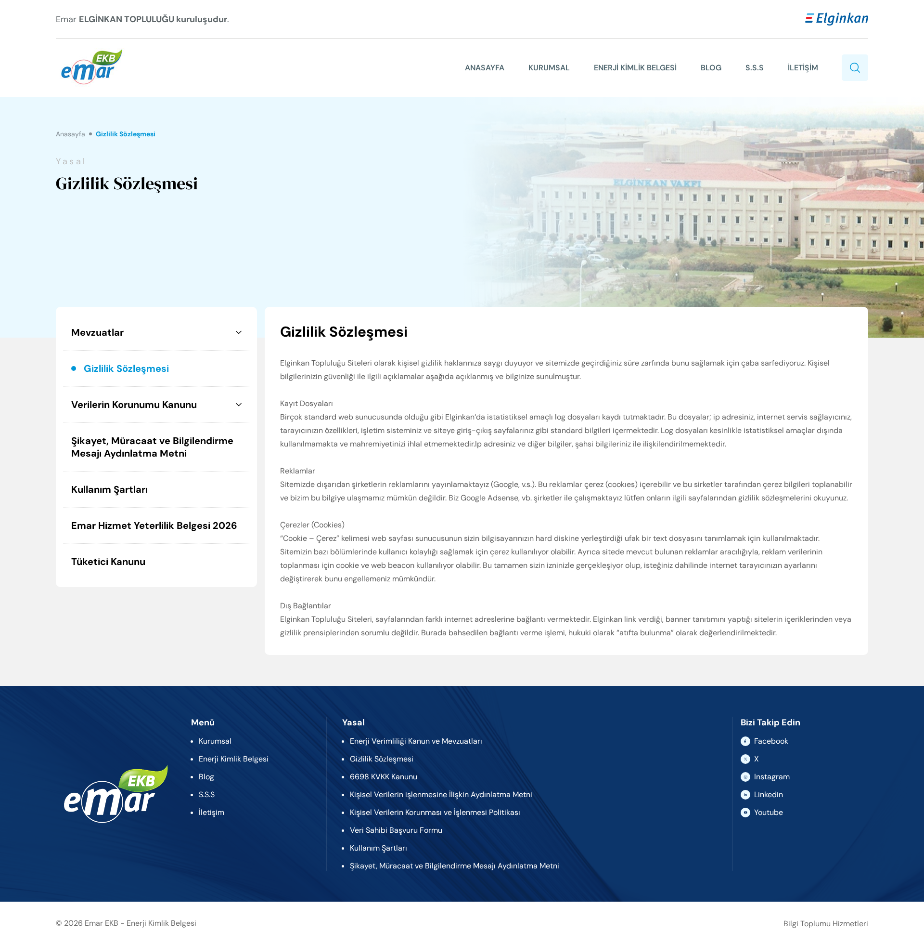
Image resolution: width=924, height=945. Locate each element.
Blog (206, 777)
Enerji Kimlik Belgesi (234, 759)
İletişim (211, 812)
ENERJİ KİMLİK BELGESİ (635, 68)
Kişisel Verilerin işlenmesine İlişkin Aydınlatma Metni (441, 794)
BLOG (711, 68)
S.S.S (754, 68)
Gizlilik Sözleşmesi (126, 368)
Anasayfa (70, 134)
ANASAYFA (484, 68)
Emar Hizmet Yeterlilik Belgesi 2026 (154, 525)
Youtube (768, 812)
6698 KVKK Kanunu (383, 777)
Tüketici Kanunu (108, 561)
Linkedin (768, 794)
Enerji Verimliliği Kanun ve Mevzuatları (416, 741)
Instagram (772, 777)
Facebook (771, 741)
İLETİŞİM (803, 68)
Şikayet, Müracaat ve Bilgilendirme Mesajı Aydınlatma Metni (152, 446)
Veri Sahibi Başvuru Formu (396, 830)
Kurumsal (215, 741)
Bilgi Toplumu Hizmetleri (825, 924)
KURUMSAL (549, 68)
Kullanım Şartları (109, 489)
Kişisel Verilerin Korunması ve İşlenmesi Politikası (435, 812)
